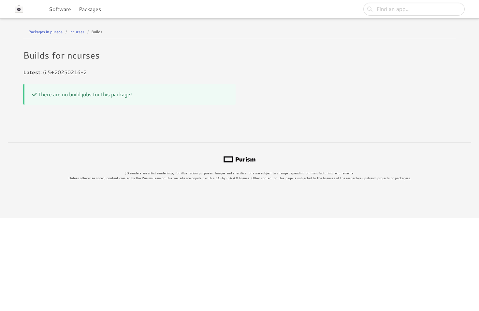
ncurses (77, 31)
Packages (90, 9)
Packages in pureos (45, 31)
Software (60, 9)
